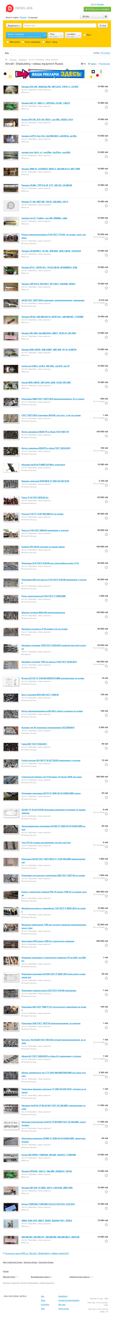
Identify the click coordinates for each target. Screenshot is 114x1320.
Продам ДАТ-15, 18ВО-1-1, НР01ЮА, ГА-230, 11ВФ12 (46, 103)
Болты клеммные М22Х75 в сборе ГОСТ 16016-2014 (46, 448)
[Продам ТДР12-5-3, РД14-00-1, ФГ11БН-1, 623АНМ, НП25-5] (11, 287)
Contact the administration (68, 1300)
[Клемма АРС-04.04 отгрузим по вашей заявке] (11, 550)
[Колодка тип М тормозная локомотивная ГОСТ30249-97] (11, 731)
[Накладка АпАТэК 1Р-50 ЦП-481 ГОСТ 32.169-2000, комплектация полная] (11, 1109)
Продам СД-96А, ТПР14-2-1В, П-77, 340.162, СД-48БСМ (47, 185)
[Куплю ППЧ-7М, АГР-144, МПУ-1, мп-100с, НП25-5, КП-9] (11, 123)
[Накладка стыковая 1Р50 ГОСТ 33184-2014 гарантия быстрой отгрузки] (11, 648)
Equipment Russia (46, 1262)
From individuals (32, 41)
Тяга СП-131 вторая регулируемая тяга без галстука (46, 842)
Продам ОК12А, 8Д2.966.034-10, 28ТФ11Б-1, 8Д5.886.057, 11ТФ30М (52, 316)
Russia (23, 17)
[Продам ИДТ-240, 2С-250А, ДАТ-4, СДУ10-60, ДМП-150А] (11, 1191)
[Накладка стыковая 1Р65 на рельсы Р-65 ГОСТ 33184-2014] (11, 665)
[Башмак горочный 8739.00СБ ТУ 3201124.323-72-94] (11, 484)
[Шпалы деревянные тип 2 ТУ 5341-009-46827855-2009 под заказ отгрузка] (11, 1076)
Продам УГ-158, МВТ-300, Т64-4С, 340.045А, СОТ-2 (45, 201)
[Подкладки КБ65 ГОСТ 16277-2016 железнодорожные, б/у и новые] (11, 402)
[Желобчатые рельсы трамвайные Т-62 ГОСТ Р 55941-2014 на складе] (11, 911)
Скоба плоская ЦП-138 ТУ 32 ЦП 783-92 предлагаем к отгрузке (51, 760)
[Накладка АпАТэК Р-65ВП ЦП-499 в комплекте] (11, 468)
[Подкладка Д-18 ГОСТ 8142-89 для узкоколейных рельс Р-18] (11, 566)
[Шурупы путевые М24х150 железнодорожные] (11, 616)
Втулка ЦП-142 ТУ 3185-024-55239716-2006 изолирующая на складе (53, 678)
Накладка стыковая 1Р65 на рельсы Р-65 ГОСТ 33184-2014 (49, 661)
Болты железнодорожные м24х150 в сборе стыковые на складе (52, 711)
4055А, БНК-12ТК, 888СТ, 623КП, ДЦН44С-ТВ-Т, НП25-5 (47, 1220)
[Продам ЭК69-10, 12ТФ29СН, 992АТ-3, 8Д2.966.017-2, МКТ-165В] (11, 172)
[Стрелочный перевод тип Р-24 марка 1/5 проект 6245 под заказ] (11, 780)
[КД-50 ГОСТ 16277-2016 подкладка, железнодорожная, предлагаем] (11, 303)
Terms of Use (63, 1308)
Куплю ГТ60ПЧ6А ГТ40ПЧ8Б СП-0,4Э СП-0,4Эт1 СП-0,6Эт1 (48, 1204)
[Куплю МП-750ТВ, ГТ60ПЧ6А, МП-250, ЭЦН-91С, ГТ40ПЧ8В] (11, 1158)
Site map (61, 1304)
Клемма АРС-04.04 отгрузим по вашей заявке (43, 546)
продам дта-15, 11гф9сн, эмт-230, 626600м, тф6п (44, 218)
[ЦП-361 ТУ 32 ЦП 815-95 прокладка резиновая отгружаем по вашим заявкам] (11, 813)
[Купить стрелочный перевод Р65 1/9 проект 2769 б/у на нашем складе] (11, 895)
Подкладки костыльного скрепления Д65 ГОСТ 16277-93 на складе (53, 875)
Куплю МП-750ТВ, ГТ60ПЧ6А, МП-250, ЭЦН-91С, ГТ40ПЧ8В (49, 1154)
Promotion (45, 1304)
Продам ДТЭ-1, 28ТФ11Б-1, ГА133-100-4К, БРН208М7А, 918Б (49, 267)
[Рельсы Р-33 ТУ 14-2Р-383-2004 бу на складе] (11, 517)
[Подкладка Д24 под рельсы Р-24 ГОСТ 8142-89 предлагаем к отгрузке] (11, 583)
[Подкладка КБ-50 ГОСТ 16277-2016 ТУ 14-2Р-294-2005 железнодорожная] (11, 862)
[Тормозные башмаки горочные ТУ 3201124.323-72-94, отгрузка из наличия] (11, 1092)
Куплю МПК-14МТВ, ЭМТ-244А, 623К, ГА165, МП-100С (46, 382)
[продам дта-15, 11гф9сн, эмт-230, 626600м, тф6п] (11, 221)
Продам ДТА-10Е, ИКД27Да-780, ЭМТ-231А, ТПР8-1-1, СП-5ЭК (50, 86)
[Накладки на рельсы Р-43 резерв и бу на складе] (11, 632)
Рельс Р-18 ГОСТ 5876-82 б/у (35, 497)
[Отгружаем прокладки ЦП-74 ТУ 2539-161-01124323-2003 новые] (11, 796)
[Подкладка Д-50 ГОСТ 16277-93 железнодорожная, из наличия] (11, 1026)
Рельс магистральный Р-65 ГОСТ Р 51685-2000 (44, 596)
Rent (88, 34)
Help (43, 1308)
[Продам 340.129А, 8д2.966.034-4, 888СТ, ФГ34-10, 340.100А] (11, 336)
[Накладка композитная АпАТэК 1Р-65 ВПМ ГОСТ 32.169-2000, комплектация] (11, 1125)
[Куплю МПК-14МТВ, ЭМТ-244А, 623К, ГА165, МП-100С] (11, 386)
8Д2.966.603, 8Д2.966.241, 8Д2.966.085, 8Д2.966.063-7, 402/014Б (50, 1236)
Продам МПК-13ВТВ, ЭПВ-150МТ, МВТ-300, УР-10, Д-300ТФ (49, 349)
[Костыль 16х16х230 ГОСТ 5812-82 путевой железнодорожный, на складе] (11, 1043)
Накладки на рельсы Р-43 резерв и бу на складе (45, 628)
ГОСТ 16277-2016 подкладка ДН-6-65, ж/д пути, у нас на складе (51, 415)
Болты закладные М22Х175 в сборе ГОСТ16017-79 (45, 431)
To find (103, 25)
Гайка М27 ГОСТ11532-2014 (34, 743)
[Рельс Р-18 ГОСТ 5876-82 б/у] (11, 501)
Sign (93, 4)
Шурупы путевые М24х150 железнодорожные (43, 612)
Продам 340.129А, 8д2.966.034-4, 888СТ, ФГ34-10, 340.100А (49, 333)
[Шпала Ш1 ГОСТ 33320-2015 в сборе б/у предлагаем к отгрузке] (11, 1059)
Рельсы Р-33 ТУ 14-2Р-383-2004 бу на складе (42, 513)
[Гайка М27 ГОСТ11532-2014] (11, 747)
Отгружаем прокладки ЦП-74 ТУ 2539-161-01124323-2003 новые (51, 793)
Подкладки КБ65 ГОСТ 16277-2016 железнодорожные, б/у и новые (53, 398)
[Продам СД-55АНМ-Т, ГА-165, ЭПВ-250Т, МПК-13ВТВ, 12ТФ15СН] (11, 254)
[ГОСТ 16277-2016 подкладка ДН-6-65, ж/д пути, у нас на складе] (11, 418)
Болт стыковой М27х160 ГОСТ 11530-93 (40, 694)
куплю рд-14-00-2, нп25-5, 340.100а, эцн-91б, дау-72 (45, 365)
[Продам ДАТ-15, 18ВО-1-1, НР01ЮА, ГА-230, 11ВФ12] (11, 106)
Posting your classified (98, 9)
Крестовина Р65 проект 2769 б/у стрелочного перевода (48, 941)
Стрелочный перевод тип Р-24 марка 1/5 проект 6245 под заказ (52, 776)
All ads (86, 16)
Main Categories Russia (12, 1262)
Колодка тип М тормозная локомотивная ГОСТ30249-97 (48, 727)
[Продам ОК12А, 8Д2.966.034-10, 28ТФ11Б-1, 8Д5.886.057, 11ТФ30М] (11, 320)
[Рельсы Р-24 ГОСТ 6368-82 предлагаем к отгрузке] (11, 533)
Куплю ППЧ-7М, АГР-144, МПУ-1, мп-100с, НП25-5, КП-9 (47, 119)
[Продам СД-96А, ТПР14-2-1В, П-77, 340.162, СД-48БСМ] (11, 188)
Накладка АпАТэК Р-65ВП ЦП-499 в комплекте (43, 464)
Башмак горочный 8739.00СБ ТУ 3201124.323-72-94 (45, 481)
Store (43, 1300)
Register (100, 4)
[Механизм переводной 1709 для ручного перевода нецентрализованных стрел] (11, 928)
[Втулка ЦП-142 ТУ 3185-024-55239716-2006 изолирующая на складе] (11, 681)
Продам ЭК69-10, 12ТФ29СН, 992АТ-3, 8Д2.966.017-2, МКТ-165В (51, 168)
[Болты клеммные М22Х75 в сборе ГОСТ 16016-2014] (11, 451)
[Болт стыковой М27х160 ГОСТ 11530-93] (11, 698)
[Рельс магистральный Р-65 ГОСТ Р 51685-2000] (11, 599)
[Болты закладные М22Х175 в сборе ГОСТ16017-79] (11, 435)
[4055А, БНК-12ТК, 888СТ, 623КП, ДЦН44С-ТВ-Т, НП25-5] (11, 1224)
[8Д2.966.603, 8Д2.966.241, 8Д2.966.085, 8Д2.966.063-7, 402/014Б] (11, 1240)
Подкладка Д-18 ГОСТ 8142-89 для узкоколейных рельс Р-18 (50, 563)
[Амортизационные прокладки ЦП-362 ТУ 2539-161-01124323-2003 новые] (11, 829)
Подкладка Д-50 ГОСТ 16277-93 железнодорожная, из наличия (51, 1023)
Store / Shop (51, 41)
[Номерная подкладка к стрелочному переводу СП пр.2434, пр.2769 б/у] (11, 961)
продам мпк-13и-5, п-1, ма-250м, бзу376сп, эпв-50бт (46, 152)
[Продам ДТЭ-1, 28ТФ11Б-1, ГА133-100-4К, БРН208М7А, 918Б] (11, 271)
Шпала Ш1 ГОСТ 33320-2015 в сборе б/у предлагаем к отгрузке (51, 1056)
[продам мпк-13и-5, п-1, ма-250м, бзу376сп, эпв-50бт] (11, 155)
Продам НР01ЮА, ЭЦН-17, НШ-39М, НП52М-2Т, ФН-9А (47, 1171)
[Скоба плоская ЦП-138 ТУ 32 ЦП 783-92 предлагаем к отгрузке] (11, 764)
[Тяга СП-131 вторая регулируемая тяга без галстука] (11, 846)
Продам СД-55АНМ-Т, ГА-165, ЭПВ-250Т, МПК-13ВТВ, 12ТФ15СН (51, 250)
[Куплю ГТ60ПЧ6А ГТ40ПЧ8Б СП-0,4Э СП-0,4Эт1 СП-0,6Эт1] (11, 1207)
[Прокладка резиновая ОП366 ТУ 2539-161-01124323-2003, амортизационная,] (11, 1141)
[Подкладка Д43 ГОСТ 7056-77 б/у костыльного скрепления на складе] (11, 1010)
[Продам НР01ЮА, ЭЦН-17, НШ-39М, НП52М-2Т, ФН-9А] (11, 1174)
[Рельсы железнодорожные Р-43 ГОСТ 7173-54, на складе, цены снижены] (11, 238)
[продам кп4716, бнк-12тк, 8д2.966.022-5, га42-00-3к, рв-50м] (11, 139)
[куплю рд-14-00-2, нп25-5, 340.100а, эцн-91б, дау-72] (11, 369)
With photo (14, 41)
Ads (42, 1296)
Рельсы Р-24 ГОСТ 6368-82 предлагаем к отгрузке (45, 530)
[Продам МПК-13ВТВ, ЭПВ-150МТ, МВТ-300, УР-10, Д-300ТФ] (11, 353)
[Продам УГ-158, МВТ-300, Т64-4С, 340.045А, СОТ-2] (11, 205)
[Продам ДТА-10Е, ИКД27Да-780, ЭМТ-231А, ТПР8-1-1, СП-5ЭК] (11, 90)
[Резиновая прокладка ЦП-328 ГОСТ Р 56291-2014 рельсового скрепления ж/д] (11, 977)
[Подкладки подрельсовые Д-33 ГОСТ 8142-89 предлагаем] (11, 994)
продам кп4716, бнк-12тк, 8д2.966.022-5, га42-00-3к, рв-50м (49, 135)
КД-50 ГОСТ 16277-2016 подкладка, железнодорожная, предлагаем (53, 300)
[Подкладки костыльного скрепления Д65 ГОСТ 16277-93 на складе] (11, 879)
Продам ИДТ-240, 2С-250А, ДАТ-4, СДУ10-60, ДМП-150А (47, 1187)
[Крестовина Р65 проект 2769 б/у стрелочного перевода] (11, 944)
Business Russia (30, 1262)
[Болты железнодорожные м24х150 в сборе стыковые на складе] (11, 714)
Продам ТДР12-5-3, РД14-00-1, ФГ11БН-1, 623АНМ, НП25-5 (48, 283)
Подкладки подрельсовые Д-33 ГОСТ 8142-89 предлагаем (49, 990)
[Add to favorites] (106, 90)
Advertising (62, 1296)
